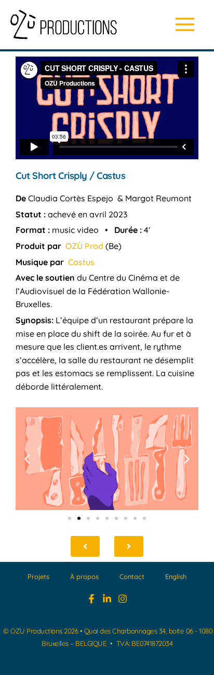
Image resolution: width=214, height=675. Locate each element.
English (175, 576)
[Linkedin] (107, 598)
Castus (81, 262)
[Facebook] (91, 598)
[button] (27, 458)
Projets (38, 576)
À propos (84, 576)
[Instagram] (122, 598)
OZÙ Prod (84, 246)
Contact (131, 576)
